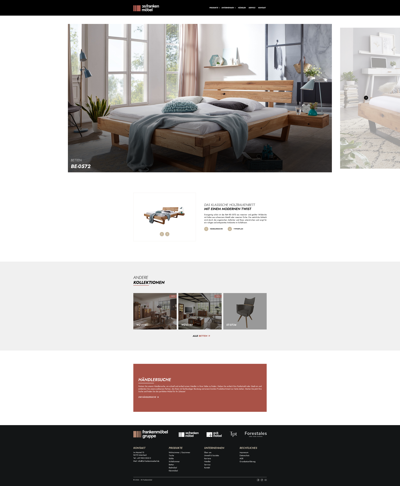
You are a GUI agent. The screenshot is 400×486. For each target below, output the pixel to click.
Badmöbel (173, 467)
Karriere (207, 458)
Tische (171, 455)
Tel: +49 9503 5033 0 (142, 458)
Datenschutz (244, 455)
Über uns (207, 452)
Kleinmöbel (173, 470)
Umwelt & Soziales (211, 455)
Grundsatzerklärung (247, 461)
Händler (242, 8)
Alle (200, 335)
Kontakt (262, 8)
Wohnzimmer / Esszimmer (179, 452)
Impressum (244, 452)
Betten (76, 160)
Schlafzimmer (174, 461)
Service (252, 8)
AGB (241, 458)
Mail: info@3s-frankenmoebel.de (146, 461)
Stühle (171, 458)
